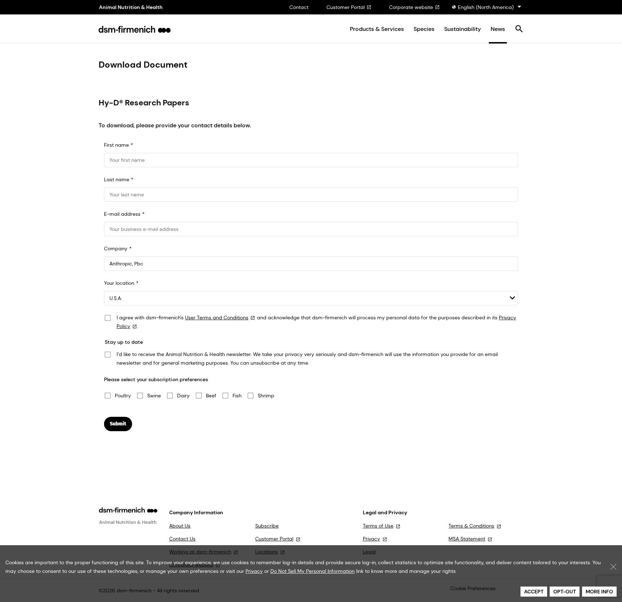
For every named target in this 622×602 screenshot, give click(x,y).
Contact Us (182, 538)
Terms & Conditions (471, 526)
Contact (298, 7)
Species (424, 29)
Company (115, 248)
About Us (179, 526)
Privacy (371, 538)
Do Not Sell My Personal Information (312, 571)
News (498, 29)
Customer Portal (345, 7)
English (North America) (486, 7)
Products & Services (377, 29)
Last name (116, 179)
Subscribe (267, 526)
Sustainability (462, 29)
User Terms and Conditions (216, 317)
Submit (118, 424)
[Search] (518, 29)
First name (116, 145)
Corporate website (411, 7)
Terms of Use (378, 526)
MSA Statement (467, 538)
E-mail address (122, 214)
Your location (119, 283)
